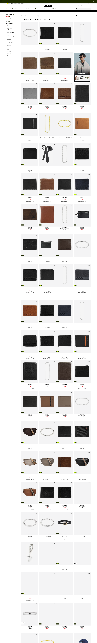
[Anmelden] (81, 5)
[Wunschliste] (87, 5)
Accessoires (26, 14)
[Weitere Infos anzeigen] (30, 49)
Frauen (7, 5)
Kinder (16, 5)
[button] (79, 16)
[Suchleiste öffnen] (76, 8)
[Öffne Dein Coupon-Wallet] (78, 5)
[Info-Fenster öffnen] (93, 1)
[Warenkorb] (90, 5)
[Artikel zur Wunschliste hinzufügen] (36, 23)
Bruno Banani (32, 14)
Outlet (8, 3)
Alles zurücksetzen (48, 19)
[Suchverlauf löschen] (89, 8)
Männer (12, 5)
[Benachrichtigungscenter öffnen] (84, 6)
